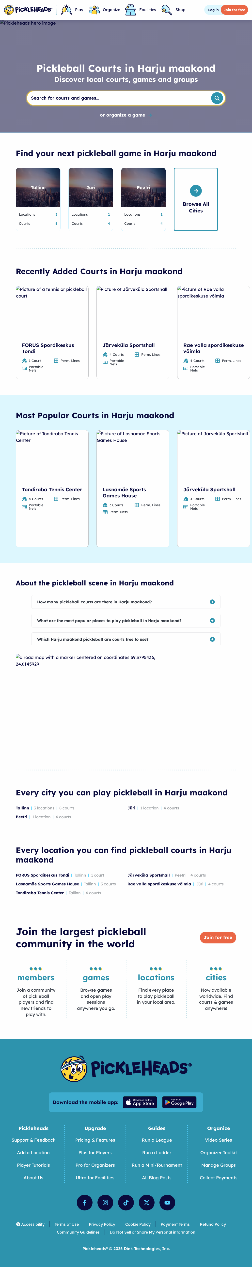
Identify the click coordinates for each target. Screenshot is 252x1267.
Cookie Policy (138, 1224)
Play (79, 9)
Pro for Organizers (95, 1165)
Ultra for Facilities (95, 1177)
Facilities (147, 9)
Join (234, 10)
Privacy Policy (102, 1224)
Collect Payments (218, 1177)
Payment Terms (175, 1224)
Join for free (218, 937)
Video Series (218, 1140)
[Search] (217, 98)
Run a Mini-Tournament (157, 1165)
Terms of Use (67, 1224)
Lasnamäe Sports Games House (124, 492)
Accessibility (33, 1224)
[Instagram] (105, 1202)
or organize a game (122, 115)
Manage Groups (218, 1165)
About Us (33, 1177)
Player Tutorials (33, 1165)
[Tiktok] (126, 1202)
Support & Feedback (33, 1140)
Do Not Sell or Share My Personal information (152, 1232)
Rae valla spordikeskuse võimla (213, 348)
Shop (180, 9)
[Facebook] (85, 1202)
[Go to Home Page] (28, 10)
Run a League (157, 1140)
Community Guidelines (78, 1232)
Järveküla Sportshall (129, 345)
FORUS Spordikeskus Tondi (48, 348)
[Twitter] (147, 1202)
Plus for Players (95, 1152)
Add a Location (33, 1152)
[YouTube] (167, 1202)
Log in (213, 10)
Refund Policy (213, 1224)
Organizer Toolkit (218, 1152)
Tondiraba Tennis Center (52, 489)
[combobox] (117, 98)
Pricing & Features (95, 1140)
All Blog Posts (157, 1177)
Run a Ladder (156, 1152)
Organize (111, 9)
